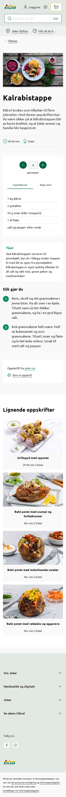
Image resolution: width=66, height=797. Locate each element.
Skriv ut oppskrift (22, 375)
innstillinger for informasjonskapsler (21, 790)
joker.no (30, 368)
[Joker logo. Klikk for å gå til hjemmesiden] (10, 7)
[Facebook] (7, 745)
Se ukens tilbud (14, 713)
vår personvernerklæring (23, 782)
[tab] (20, 184)
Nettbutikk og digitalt (19, 686)
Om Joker (10, 673)
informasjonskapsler (50, 782)
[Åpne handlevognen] (56, 7)
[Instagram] (15, 745)
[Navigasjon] (45, 7)
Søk (55, 18)
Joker (7, 700)
